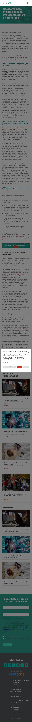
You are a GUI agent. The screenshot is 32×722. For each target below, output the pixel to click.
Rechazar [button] (25, 367)
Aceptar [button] (19, 367)
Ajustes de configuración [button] (9, 367)
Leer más (5, 362)
